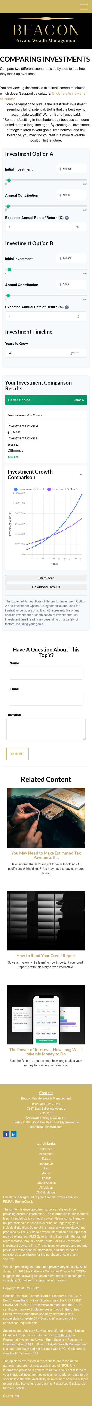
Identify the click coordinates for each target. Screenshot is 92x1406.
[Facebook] (6, 1134)
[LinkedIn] (13, 1134)
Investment (46, 1154)
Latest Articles (46, 1182)
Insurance (46, 1163)
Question (13, 714)
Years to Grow (16, 343)
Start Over (46, 578)
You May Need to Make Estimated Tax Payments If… (46, 855)
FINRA (59, 1335)
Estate (46, 1158)
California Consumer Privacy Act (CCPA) (58, 1271)
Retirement (46, 1149)
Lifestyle (46, 1178)
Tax (46, 1168)
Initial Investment (33, 169)
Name (14, 663)
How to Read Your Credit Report (46, 955)
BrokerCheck (24, 1201)
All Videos (46, 1187)
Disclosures (11, 1396)
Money (46, 1173)
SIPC (68, 1335)
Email (14, 688)
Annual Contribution (33, 195)
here (79, 1348)
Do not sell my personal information (42, 1280)
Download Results (46, 586)
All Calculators (46, 1192)
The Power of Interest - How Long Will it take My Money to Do (46, 1051)
